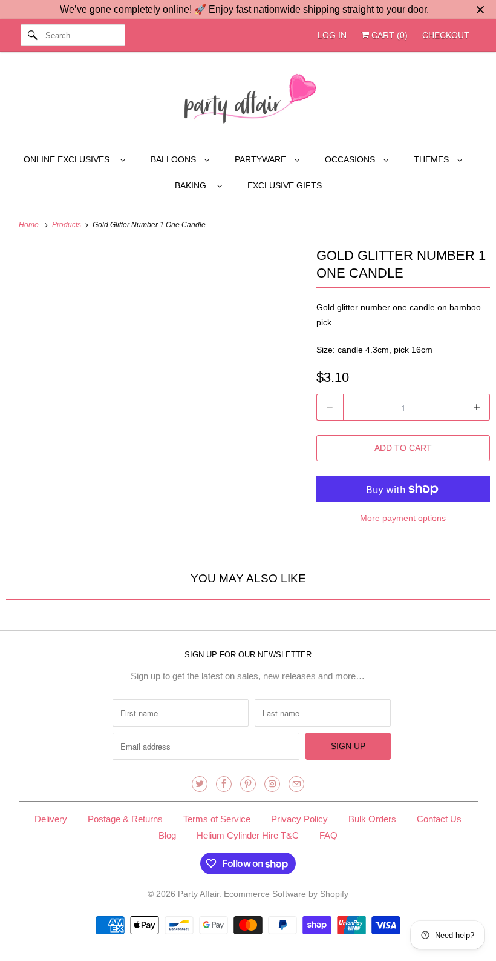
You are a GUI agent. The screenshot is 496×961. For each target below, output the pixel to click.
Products (67, 225)
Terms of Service (216, 819)
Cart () (388, 35)
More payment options (403, 518)
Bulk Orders (372, 819)
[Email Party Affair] (296, 784)
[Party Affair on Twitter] (199, 784)
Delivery (50, 819)
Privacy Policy (299, 819)
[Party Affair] (248, 102)
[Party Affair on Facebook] (224, 784)
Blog (167, 835)
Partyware (262, 159)
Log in (332, 35)
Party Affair (198, 894)
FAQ (328, 835)
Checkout (445, 35)
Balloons (174, 159)
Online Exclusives (69, 159)
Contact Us (439, 819)
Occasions (351, 159)
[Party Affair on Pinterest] (248, 784)
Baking (193, 185)
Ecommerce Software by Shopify (286, 894)
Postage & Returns (125, 819)
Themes (432, 159)
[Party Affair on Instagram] (272, 784)
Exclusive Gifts (284, 185)
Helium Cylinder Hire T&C (248, 835)
